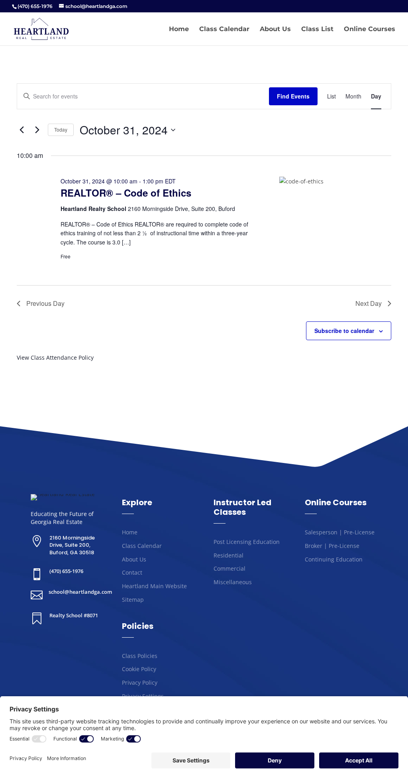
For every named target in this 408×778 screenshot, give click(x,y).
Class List (317, 29)
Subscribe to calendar (344, 331)
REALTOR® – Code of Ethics (126, 192)
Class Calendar (224, 29)
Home (179, 29)
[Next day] (37, 130)
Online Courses (369, 29)
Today (60, 129)
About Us (275, 29)
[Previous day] (21, 130)
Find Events (293, 96)
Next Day (368, 303)
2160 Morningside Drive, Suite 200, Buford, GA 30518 (72, 545)
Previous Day (45, 303)
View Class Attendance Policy (55, 357)
